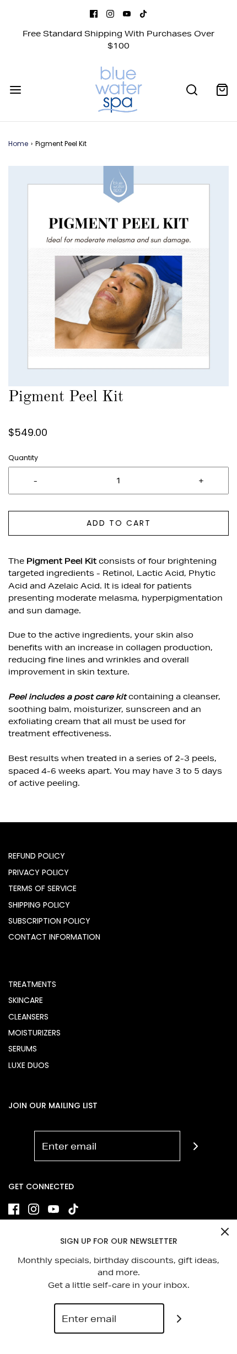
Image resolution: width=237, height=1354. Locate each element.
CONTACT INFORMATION (54, 936)
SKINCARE (25, 1000)
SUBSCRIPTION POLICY (49, 920)
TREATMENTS (32, 984)
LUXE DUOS (28, 1065)
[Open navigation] (15, 89)
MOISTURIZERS (34, 1032)
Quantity (23, 457)
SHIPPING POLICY (39, 904)
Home (18, 143)
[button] (118, 276)
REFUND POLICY (36, 855)
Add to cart (119, 522)
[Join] (195, 1146)
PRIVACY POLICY (38, 872)
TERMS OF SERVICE (42, 888)
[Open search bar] (191, 89)
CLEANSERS (28, 1016)
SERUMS (22, 1048)
